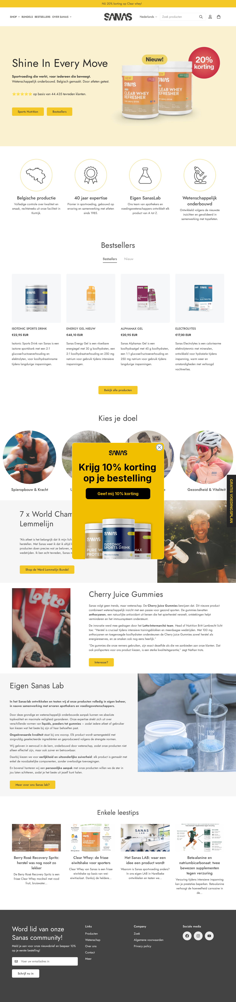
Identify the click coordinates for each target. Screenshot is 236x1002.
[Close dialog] (159, 447)
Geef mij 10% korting (118, 493)
